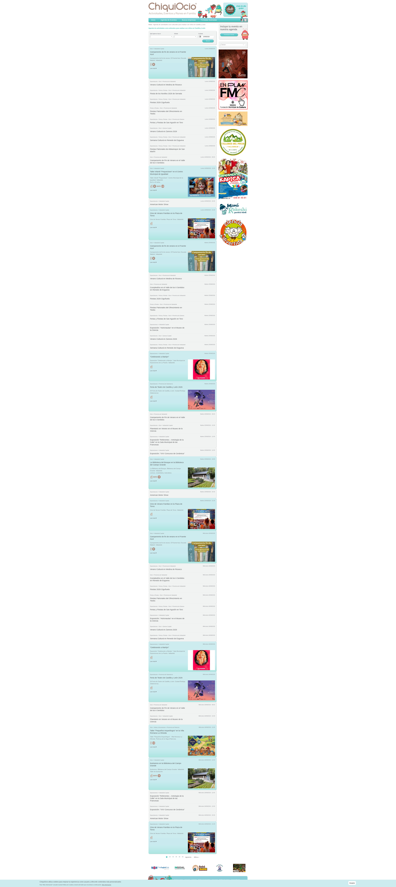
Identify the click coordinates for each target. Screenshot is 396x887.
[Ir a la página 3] (173, 857)
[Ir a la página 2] (170, 857)
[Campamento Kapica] (233, 198)
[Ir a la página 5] (179, 857)
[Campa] (233, 155)
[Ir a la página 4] (176, 857)
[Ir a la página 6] (182, 857)
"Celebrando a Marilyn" (159, 357)
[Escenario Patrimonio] (233, 77)
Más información (106, 884)
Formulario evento (229, 34)
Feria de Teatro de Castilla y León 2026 (166, 387)
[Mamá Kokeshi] (233, 214)
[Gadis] (233, 125)
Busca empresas (189, 20)
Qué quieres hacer (155, 33)
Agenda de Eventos (169, 20)
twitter (245, 20)
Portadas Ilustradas (209, 20)
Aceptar (352, 883)
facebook (242, 20)
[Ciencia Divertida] (233, 245)
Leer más (152, 68)
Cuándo (200, 33)
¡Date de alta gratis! (241, 7)
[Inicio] (172, 9)
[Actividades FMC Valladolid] (233, 108)
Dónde (176, 33)
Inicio (150, 24)
